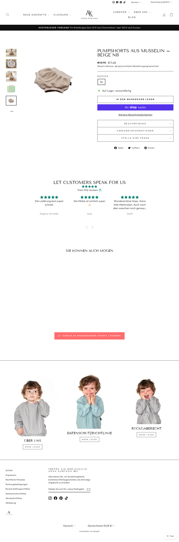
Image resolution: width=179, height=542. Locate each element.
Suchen (9, 470)
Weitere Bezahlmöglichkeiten (135, 114)
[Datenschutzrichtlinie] (89, 400)
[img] (89, 186)
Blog (132, 17)
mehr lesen (89, 439)
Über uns (141, 12)
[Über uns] (32, 403)
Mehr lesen (32, 447)
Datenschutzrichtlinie (16, 493)
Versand (119, 66)
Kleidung (61, 14)
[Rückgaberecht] (146, 397)
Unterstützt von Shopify (89, 531)
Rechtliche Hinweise (15, 479)
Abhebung (11, 503)
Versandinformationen (135, 130)
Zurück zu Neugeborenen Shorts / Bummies (91, 336)
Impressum (11, 475)
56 (101, 82)
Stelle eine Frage (135, 138)
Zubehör (120, 12)
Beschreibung (135, 123)
